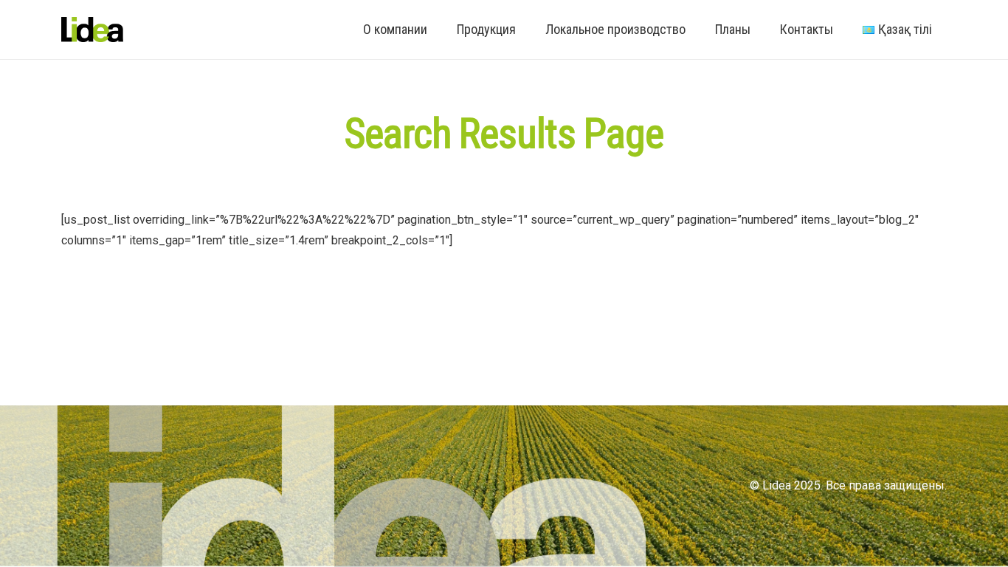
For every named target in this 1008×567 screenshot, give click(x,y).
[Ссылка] (92, 30)
